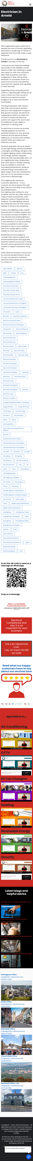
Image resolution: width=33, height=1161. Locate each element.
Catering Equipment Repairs (11, 282)
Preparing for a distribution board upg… (16, 954)
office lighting (24, 469)
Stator (15, 529)
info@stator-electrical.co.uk (12, 977)
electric (17, 312)
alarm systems (7, 269)
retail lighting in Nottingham (11, 516)
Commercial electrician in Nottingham (15, 307)
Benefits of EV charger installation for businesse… (15, 903)
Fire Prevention (18, 415)
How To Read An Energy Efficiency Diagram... (13, 429)
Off (27, 465)
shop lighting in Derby (22, 521)
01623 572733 (6, 1033)
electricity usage (8, 394)
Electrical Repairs (21, 333)
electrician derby (23, 355)
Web (21, 551)
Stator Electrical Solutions (11, 538)
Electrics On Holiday (9, 398)
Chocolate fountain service (11, 294)
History (5, 420)
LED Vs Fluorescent (8, 465)
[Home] (7, 3)
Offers (5, 469)
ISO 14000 (6, 452)
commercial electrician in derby (13, 299)
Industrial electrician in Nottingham (14, 443)
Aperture (19, 269)
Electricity (25, 389)
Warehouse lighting (9, 551)
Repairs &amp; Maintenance (20, 503)
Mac (20, 465)
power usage (20, 499)
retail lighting (7, 512)
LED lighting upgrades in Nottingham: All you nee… (16, 937)
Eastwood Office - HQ (10, 1083)
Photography (19, 482)
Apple (5, 273)
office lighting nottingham (11, 478)
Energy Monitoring (23, 407)
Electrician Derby (19, 351)
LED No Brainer (7, 460)
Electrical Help (7, 333)
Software (6, 529)
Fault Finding (7, 411)
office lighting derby (9, 473)
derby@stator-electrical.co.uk (12, 1004)
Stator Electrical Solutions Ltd (12, 542)
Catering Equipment (9, 277)
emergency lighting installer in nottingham (16, 402)
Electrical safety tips (9, 342)
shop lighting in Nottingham (11, 525)
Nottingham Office (9, 975)
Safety (27, 516)
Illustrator (6, 434)
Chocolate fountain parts (11, 286)
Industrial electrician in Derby (12, 439)
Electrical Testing (8, 346)
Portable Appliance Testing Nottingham (15, 495)
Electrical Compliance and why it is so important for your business (16, 625)
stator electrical (8, 534)
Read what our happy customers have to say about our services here (16, 668)
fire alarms (6, 415)
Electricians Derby (20, 376)
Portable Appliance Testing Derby (13, 490)
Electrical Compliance (20, 316)
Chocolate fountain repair (11, 290)
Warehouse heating (9, 547)
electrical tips (22, 346)
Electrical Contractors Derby (11, 320)
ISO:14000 (17, 452)
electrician (6, 351)
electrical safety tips (9, 338)
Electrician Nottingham (10, 364)
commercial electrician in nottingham (15, 303)
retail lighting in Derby (22, 512)
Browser (13, 273)
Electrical (6, 316)
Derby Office (6, 1002)
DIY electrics (7, 312)
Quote (5, 503)
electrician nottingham (10, 372)
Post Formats (7, 499)
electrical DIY (7, 329)
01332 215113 (5, 1006)
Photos (5, 486)
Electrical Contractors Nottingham (13, 325)
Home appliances (8, 424)
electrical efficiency (22, 329)
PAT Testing (6, 482)
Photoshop (15, 486)
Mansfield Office (8, 1029)
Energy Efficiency (8, 407)
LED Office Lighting (22, 460)
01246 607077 (6, 1061)
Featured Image (20, 411)
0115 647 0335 (6, 979)
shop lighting (7, 521)
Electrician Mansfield (9, 359)
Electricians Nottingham (10, 385)
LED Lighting (6, 456)
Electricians (25, 372)
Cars (22, 273)
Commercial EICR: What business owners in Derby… (14, 920)
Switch (28, 542)
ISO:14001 (27, 452)
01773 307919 (6, 1088)
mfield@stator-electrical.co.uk (13, 1031)
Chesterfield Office (9, 1056)
